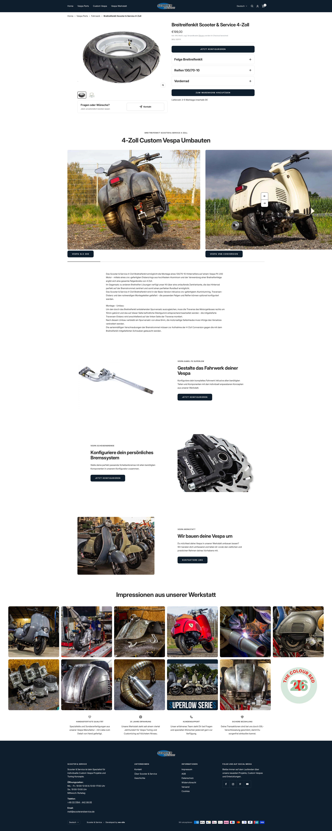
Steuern (202, 36)
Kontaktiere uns (192, 560)
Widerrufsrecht (189, 782)
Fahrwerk (95, 16)
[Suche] (252, 6)
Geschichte (139, 778)
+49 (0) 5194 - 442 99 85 (79, 802)
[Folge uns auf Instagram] (233, 784)
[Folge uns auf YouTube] (247, 784)
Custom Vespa (100, 6)
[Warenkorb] (263, 6)
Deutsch (241, 6)
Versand (185, 787)
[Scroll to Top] (326, 825)
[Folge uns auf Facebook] (226, 784)
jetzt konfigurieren (195, 397)
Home (70, 6)
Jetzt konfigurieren (213, 49)
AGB (184, 773)
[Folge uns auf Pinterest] (240, 784)
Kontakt (138, 769)
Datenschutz (188, 778)
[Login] (257, 6)
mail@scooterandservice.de (80, 811)
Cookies (186, 791)
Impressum (187, 769)
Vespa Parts (83, 6)
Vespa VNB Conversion (224, 254)
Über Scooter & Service (145, 773)
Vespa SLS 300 (80, 254)
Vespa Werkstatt (119, 6)
